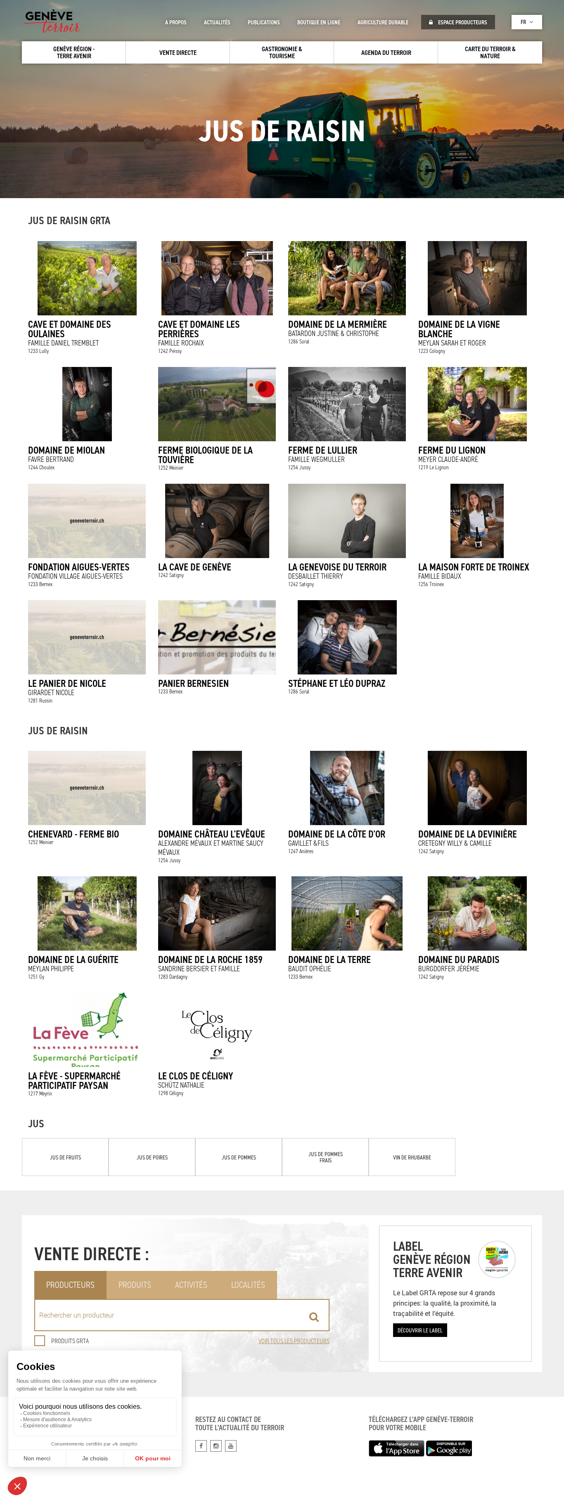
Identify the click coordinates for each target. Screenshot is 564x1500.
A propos (176, 22)
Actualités (217, 22)
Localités (248, 1284)
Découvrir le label (420, 1330)
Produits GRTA (70, 1341)
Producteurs (70, 1284)
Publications (264, 22)
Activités (191, 1284)
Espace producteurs (462, 22)
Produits (134, 1284)
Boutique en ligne (318, 22)
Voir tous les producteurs (293, 1341)
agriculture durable (383, 22)
